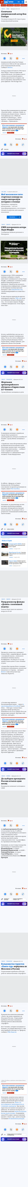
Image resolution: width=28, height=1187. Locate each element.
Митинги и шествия (6, 899)
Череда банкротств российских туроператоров (14, 1140)
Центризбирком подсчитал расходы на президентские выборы (18, 923)
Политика (11, 548)
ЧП (4, 529)
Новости (3, 5)
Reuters (10, 67)
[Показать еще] (23, 58)
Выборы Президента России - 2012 (17, 899)
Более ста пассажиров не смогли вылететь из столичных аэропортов (12, 1110)
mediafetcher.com (17, 290)
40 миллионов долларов (16, 1124)
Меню (2, 2)
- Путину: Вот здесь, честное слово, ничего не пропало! (17, 916)
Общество (4, 132)
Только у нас (10, 5)
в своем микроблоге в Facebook (12, 705)
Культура (6, 149)
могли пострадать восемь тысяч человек (13, 1118)
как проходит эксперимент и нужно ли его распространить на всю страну (13, 128)
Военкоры (17, 5)
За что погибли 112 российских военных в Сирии (17, 545)
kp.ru (11, 53)
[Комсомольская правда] (8, 2)
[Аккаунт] (26, 2)
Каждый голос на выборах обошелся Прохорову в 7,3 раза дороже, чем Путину (13, 930)
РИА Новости (12, 1038)
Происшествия (9, 379)
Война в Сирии (10, 529)
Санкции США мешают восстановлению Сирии (17, 554)
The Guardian (15, 489)
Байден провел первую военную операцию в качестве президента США (18, 562)
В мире (10, 565)
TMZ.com (18, 298)
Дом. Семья (4, 191)
